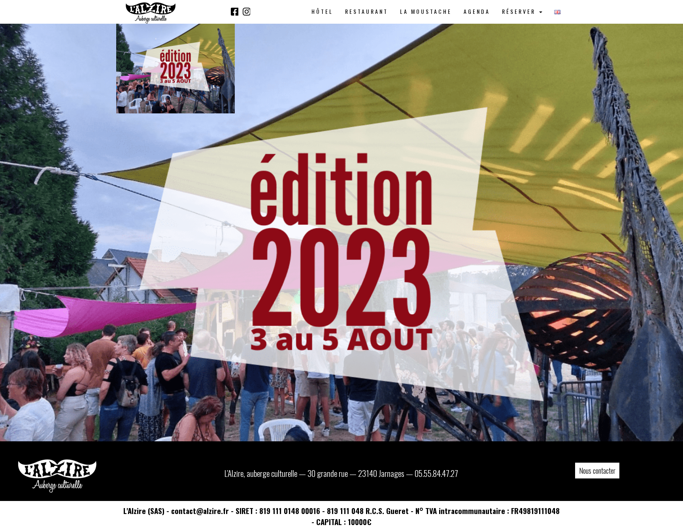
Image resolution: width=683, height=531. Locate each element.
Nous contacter (597, 470)
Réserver (520, 11)
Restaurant (366, 11)
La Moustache (426, 11)
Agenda (477, 11)
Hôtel (322, 11)
